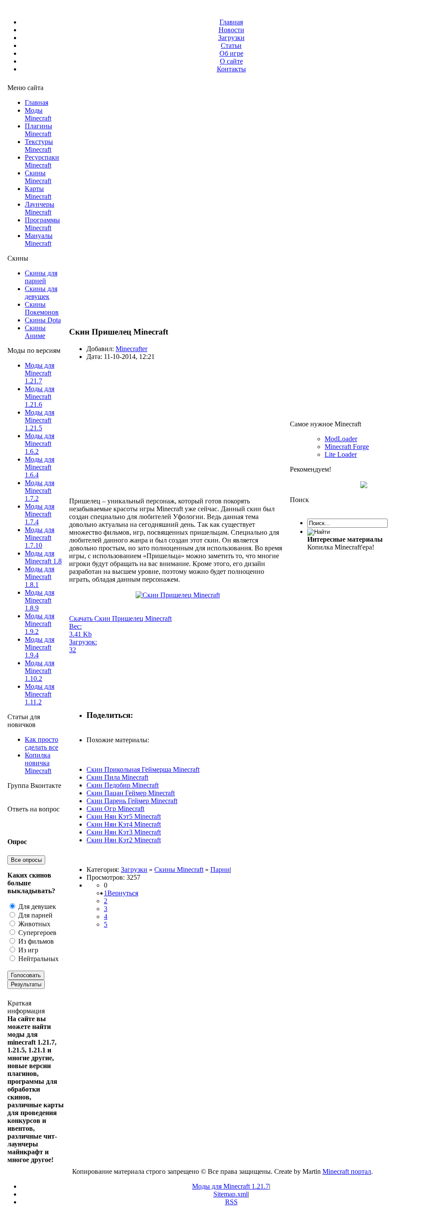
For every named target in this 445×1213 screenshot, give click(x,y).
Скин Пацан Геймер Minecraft (130, 793)
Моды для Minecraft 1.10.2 (39, 670)
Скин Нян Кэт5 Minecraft (123, 816)
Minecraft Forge (347, 446)
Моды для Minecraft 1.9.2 (39, 623)
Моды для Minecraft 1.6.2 (39, 443)
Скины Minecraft (38, 176)
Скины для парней (41, 277)
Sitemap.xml (230, 1194)
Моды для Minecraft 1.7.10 (39, 537)
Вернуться (122, 893)
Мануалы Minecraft (39, 239)
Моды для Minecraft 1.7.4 (39, 514)
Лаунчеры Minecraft (39, 208)
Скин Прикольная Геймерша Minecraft (142, 769)
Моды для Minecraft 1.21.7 (39, 373)
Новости (231, 30)
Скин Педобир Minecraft (122, 785)
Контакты (231, 69)
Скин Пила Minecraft (117, 777)
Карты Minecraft (38, 192)
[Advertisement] (178, 428)
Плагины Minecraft (38, 129)
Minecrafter (131, 348)
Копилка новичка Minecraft (38, 762)
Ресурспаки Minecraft (42, 161)
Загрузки (231, 37)
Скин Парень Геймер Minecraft (131, 800)
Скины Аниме (35, 331)
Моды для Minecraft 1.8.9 (39, 600)
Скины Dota (43, 320)
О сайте (231, 61)
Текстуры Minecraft (39, 145)
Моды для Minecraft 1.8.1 (39, 576)
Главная (231, 22)
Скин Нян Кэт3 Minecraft (123, 832)
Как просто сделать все (41, 743)
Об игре (231, 53)
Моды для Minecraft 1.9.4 (39, 647)
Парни (220, 869)
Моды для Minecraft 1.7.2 (39, 490)
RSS (231, 1202)
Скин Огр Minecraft (115, 808)
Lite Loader (341, 454)
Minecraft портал (346, 1171)
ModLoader (341, 438)
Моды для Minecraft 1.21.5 (39, 420)
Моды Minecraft (38, 114)
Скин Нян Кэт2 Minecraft (123, 840)
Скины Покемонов (42, 308)
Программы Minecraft (42, 223)
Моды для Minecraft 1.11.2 (39, 694)
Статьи (231, 45)
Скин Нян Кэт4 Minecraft (123, 824)
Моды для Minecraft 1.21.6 (39, 396)
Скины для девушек (41, 292)
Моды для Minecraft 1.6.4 (39, 467)
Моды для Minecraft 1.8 (43, 557)
